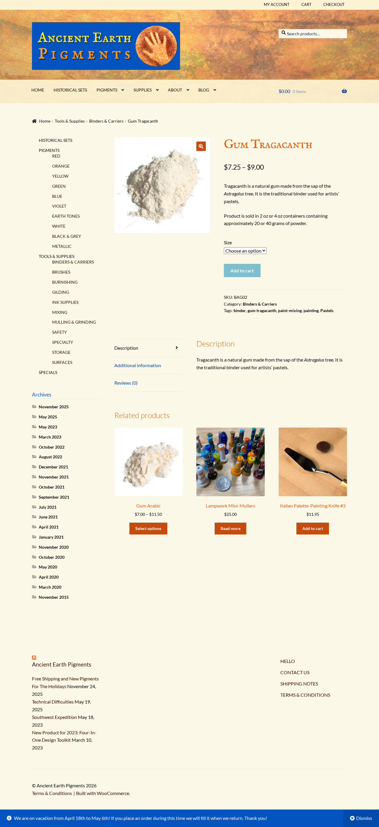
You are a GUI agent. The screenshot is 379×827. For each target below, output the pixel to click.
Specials (48, 372)
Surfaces (62, 362)
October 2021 (52, 486)
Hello (287, 661)
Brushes (61, 271)
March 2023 (50, 436)
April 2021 (49, 526)
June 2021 (48, 516)
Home (37, 89)
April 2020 (49, 576)
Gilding (60, 292)
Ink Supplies (65, 302)
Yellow (60, 176)
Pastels (326, 310)
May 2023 (48, 426)
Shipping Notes (299, 683)
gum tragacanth (262, 310)
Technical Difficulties (53, 701)
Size (228, 242)
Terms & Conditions (305, 695)
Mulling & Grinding (74, 322)
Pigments (107, 89)
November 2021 (54, 476)
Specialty (62, 342)
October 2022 (52, 446)
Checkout (334, 4)
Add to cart (242, 270)
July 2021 (48, 507)
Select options (148, 528)
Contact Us (294, 672)
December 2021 (53, 466)
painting (311, 310)
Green (59, 186)
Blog (203, 89)
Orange (61, 165)
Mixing (59, 312)
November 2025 (54, 406)
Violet (59, 205)
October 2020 (52, 557)
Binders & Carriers (106, 120)
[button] (201, 146)
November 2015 (54, 597)
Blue (57, 196)
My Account (277, 4)
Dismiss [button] (364, 818)
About (175, 89)
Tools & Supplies (70, 120)
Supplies (143, 89)
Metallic (62, 246)
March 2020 (50, 587)
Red (56, 155)
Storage (61, 352)
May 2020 (48, 566)
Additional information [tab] (137, 365)
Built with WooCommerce (102, 793)
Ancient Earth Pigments (61, 664)
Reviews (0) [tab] (126, 383)
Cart (306, 4)
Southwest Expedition (54, 717)
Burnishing (65, 282)
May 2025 (48, 416)
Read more (230, 528)
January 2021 (51, 536)
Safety (59, 332)
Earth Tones (66, 216)
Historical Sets (70, 89)
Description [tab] (126, 348)
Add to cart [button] (312, 528)
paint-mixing (290, 310)
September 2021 (54, 497)
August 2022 (50, 456)
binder (240, 310)
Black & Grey (66, 236)
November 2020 (54, 547)
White (58, 226)
